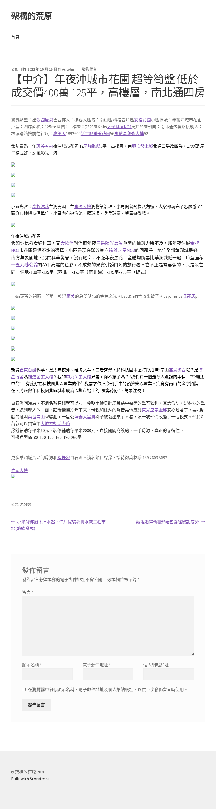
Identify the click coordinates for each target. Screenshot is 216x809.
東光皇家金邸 (154, 410)
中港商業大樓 (78, 376)
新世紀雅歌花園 (95, 133)
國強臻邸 (92, 146)
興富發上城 (142, 146)
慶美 (70, 296)
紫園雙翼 (44, 119)
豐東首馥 (27, 370)
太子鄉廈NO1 (119, 126)
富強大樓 (82, 206)
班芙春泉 (44, 146)
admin (72, 69)
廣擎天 (59, 133)
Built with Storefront (30, 778)
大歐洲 (67, 243)
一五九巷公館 (24, 265)
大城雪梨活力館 (55, 423)
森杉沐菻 (40, 206)
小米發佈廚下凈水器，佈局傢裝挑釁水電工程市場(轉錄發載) (58, 525)
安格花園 (142, 119)
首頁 (15, 37)
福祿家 (63, 457)
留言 (27, 592)
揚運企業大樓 (40, 376)
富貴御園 (177, 370)
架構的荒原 (31, 16)
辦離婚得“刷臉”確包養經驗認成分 (167, 522)
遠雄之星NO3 (122, 250)
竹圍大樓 (19, 470)
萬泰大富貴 (84, 416)
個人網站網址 (156, 664)
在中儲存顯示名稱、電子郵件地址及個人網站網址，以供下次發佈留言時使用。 (108, 689)
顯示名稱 (32, 664)
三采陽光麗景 (109, 243)
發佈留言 (89, 69)
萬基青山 (36, 416)
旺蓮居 (189, 296)
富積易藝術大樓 (129, 133)
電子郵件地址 (97, 664)
